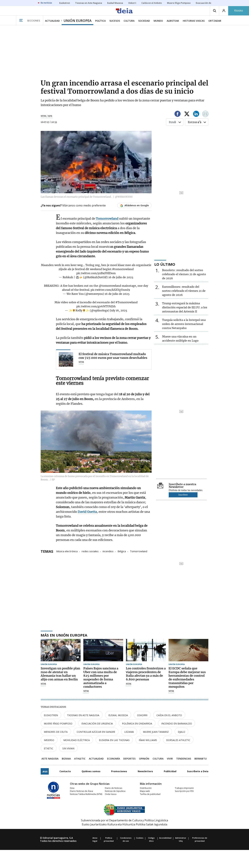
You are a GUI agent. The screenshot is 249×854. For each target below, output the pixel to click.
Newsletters (145, 771)
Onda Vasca (110, 794)
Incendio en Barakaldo (176, 723)
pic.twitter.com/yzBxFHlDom (96, 273)
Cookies (139, 838)
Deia (72, 788)
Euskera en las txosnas (114, 740)
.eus (44, 771)
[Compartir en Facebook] (177, 114)
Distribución (146, 788)
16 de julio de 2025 (120, 277)
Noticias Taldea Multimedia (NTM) (86, 794)
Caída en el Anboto (169, 715)
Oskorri (142, 715)
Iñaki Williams (148, 740)
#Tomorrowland (126, 302)
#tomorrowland (123, 269)
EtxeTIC (48, 748)
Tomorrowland (138, 551)
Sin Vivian (68, 748)
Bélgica (122, 551)
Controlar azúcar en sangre (96, 731)
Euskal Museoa (118, 715)
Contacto (65, 771)
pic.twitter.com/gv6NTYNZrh (96, 306)
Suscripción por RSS (184, 791)
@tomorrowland (110, 285)
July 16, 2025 (118, 310)
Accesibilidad (165, 838)
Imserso (49, 740)
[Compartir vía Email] (205, 114)
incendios (108, 551)
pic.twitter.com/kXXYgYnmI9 (110, 289)
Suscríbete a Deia (197, 771)
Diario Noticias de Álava (81, 791)
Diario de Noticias (113, 788)
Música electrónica (67, 551)
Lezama (129, 731)
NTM (43, 684)
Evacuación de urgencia (97, 723)
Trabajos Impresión (184, 788)
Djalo (181, 731)
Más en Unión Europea (64, 635)
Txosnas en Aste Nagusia (83, 715)
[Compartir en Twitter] (187, 114)
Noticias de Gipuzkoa (115, 791)
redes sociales (90, 551)
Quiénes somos (91, 771)
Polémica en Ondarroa (137, 723)
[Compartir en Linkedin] (196, 114)
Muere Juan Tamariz (156, 731)
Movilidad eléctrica (76, 740)
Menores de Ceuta (56, 731)
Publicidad (170, 771)
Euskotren (51, 715)
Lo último (164, 264)
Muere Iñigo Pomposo (58, 723)
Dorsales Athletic (178, 740)
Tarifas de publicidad (150, 794)
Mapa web (145, 791)
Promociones (119, 771)
